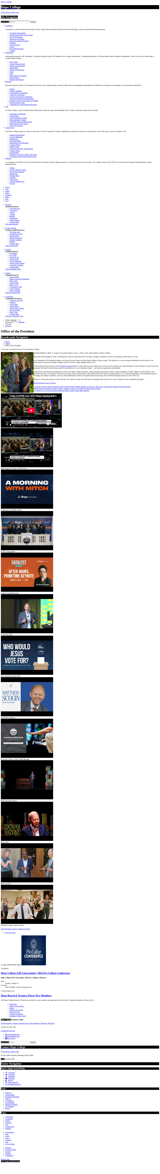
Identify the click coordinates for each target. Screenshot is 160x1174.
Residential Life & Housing (19, 143)
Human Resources (16, 238)
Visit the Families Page (13, 269)
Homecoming (14, 277)
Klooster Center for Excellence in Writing (24, 101)
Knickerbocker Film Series (19, 124)
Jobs (6, 199)
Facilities (13, 178)
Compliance (9, 1101)
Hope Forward (67, 366)
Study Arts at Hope (16, 126)
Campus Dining (15, 145)
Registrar (13, 43)
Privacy (7, 1108)
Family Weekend (15, 261)
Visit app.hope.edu (11, 224)
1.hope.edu (13, 210)
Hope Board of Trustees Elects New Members (26, 995)
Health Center (14, 147)
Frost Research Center (17, 103)
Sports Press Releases (17, 172)
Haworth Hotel (15, 310)
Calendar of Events (16, 300)
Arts (6, 106)
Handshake (13, 218)
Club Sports (14, 180)
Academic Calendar (16, 265)
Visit (11, 74)
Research (8, 81)
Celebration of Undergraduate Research (23, 105)
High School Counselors (18, 76)
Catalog (12, 51)
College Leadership (16, 1014)
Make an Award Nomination (19, 279)
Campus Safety (15, 151)
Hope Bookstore (15, 141)
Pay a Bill (13, 255)
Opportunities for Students (19, 93)
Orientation (13, 253)
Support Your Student (17, 263)
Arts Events (14, 304)
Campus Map (14, 222)
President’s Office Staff (17, 1016)
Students (8, 205)
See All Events (10, 933)
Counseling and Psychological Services (23, 156)
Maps (7, 197)
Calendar (8, 195)
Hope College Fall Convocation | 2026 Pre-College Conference (35, 973)
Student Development (17, 135)
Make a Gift (14, 285)
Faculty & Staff (10, 228)
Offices (7, 344)
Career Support (15, 289)
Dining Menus (14, 220)
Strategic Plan (14, 236)
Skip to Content (6, 2)
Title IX (8, 1099)
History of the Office (17, 1006)
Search (33, 22)
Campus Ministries (16, 137)
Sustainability (14, 153)
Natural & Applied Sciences (19, 41)
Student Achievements (17, 66)
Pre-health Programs (17, 49)
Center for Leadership (17, 95)
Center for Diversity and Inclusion (21, 149)
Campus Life (9, 128)
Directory (8, 326)
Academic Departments (18, 33)
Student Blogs (14, 78)
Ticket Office (14, 116)
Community (9, 296)
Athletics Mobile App (17, 181)
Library (12, 47)
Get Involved (14, 259)
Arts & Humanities (16, 37)
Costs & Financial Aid (17, 64)
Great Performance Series (18, 118)
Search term (5, 22)
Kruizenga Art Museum (18, 114)
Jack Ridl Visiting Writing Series (21, 122)
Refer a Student (15, 291)
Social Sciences (15, 45)
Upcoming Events (16, 287)
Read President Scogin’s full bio (45, 383)
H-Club (12, 183)
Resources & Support (17, 39)
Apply (12, 72)
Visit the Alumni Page (12, 293)
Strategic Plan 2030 (16, 1010)
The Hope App (15, 208)
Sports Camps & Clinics (18, 170)
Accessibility (9, 1106)
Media (12, 1008)
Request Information (17, 80)
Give (7, 201)
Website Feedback (11, 1105)
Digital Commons (16, 91)
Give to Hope (10, 1144)
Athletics (8, 158)
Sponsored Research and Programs (22, 99)
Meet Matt (13, 1004)
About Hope (9, 1132)
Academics (9, 26)
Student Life (14, 139)
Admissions (9, 53)
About (7, 187)
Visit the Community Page (14, 316)
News (7, 193)
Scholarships (14, 68)
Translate (21, 322)
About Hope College (17, 308)
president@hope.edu (8, 1031)
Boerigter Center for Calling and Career (23, 155)
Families (8, 250)
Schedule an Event (16, 234)
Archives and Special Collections (21, 97)
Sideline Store (14, 176)
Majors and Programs (17, 70)
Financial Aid (14, 257)
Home (7, 342)
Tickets (12, 168)
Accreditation (9, 1103)
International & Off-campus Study (21, 35)
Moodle (12, 216)
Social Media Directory (13, 1084)
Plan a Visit (13, 281)
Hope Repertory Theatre (18, 120)
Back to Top (5, 1159)
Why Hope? (14, 62)
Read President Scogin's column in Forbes (15, 929)
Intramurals (13, 174)
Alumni (7, 273)
